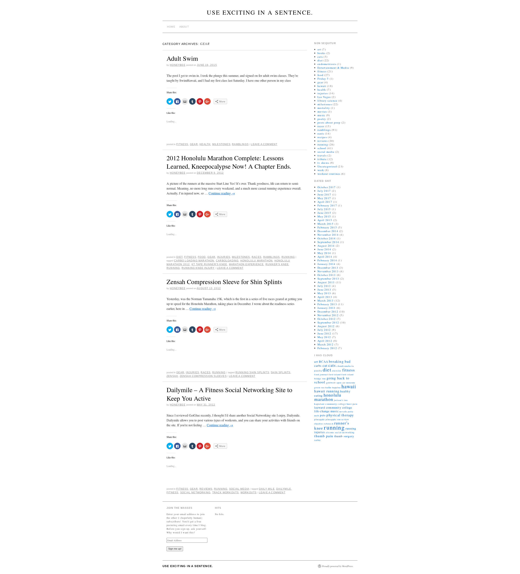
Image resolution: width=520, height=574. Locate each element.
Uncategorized (327, 166)
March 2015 (325, 224)
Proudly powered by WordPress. (337, 566)
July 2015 (324, 209)
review (345, 419)
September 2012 (328, 322)
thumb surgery (344, 436)
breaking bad (340, 361)
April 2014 (324, 256)
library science (327, 100)
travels (322, 155)
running (288, 257)
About (184, 26)
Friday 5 (323, 78)
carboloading (227, 260)
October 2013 (326, 275)
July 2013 (324, 286)
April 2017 (324, 202)
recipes (322, 137)
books (321, 53)
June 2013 (324, 289)
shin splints (280, 372)
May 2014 (324, 253)
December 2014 (327, 231)
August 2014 (326, 245)
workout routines (328, 174)
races (256, 257)
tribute (322, 159)
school (321, 148)
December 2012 (327, 311)
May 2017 (324, 198)
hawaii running (326, 391)
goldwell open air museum (340, 382)
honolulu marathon (256, 260)
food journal (321, 374)
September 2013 (328, 278)
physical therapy (340, 415)
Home (171, 26)
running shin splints (252, 372)
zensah (172, 376)
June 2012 (324, 333)
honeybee (177, 65)
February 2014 (327, 260)
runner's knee (277, 264)
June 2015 (324, 213)
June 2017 (324, 194)
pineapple (319, 419)
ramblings (240, 144)
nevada (343, 411)
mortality (323, 108)
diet (179, 257)
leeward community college (333, 407)
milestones (221, 144)
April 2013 (324, 297)
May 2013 (324, 293)
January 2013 (326, 308)
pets (323, 415)
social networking (195, 492)
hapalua (336, 387)
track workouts (225, 492)
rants (320, 133)
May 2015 (324, 216)
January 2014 (326, 264)
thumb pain (323, 436)
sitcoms (330, 432)
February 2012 (327, 348)
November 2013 (328, 271)
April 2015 (324, 220)
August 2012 (326, 326)
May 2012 (324, 337)
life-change (321, 411)
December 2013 (327, 267)
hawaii (321, 86)
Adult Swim (182, 58)
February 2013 (327, 304)
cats (320, 57)
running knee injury (198, 268)
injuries (223, 257)
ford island (335, 374)
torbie (317, 440)
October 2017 (326, 187)
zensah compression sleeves (203, 376)
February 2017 (327, 205)
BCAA (323, 361)
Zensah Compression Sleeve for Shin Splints (224, 281)
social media (239, 488)
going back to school (331, 380)
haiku (328, 387)
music (321, 115)
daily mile (267, 488)
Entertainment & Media (333, 67)
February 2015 (327, 227)
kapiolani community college (330, 404)
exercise (336, 370)
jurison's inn (341, 400)
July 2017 (324, 191)
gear (194, 144)
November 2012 (328, 315)
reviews (205, 488)
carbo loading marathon (194, 260)
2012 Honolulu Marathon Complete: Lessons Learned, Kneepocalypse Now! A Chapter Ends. (229, 162)
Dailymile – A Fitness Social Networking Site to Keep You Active (229, 394)
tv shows (323, 163)
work (320, 170)
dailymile (283, 488)
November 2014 (328, 235)
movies (322, 111)
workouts (248, 492)
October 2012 (326, 319)
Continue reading (222, 193)
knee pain (352, 404)
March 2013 (325, 300)
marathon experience (246, 264)
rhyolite (318, 423)
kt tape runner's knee (209, 264)
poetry (321, 119)
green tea (319, 387)
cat (325, 365)
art (319, 49)
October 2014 (326, 238)
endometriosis (326, 64)
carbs (318, 366)
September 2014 (328, 242)
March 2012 (325, 344)
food (202, 257)
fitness (182, 144)
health (204, 144)
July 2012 (324, 330)
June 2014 (324, 249)
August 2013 (326, 282)
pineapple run (333, 419)
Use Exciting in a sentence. (260, 12)
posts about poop (329, 122)
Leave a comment (264, 144)
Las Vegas (324, 97)
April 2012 (324, 341)
